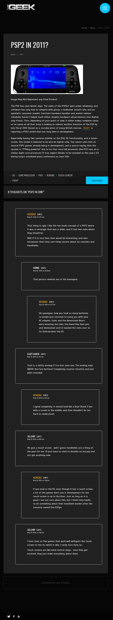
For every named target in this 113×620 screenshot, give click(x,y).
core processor (27, 175)
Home (84, 27)
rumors (50, 175)
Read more (97, 180)
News (92, 27)
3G (13, 175)
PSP (21, 54)
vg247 (15, 180)
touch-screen (65, 175)
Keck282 (31, 214)
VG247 (86, 128)
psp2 (40, 175)
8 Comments (76, 180)
